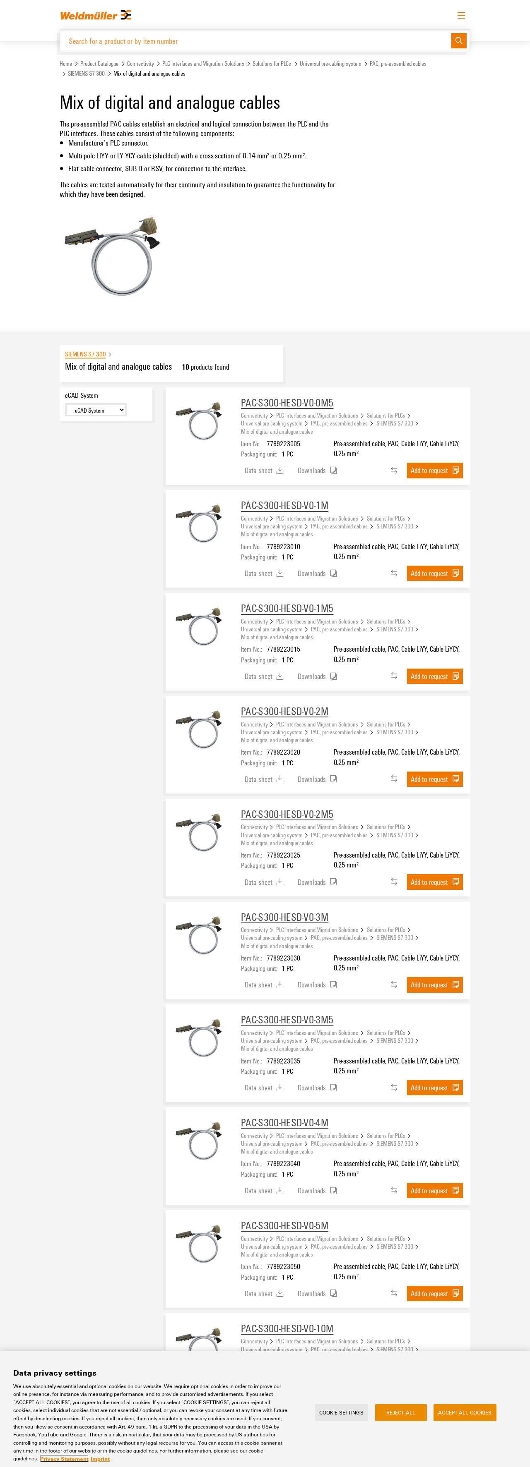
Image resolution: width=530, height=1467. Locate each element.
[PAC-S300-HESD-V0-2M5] (203, 836)
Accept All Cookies (464, 1412)
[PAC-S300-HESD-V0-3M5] (203, 1042)
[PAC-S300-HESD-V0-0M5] (203, 425)
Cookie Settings (341, 1412)
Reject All (400, 1412)
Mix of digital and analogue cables (277, 431)
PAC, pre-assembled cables (398, 63)
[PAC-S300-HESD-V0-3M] (203, 939)
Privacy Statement (64, 1458)
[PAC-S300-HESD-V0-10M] (203, 1351)
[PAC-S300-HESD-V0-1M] (203, 528)
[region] (265, 1409)
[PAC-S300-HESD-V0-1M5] (203, 631)
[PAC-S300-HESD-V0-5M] (203, 1248)
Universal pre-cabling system (330, 63)
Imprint (100, 1458)
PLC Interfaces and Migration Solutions (203, 63)
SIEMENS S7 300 (86, 73)
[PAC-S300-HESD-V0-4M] (203, 1145)
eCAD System (81, 395)
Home (66, 63)
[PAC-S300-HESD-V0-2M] (203, 733)
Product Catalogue (99, 63)
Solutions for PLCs (272, 63)
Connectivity (140, 63)
